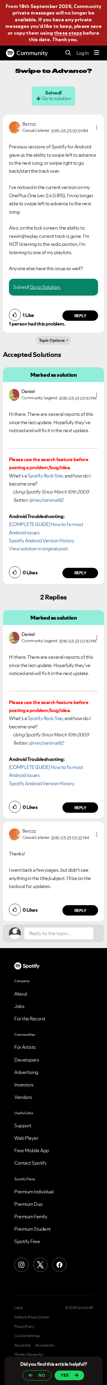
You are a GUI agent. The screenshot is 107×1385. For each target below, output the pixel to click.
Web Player (26, 1138)
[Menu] (96, 53)
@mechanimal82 (46, 500)
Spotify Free (27, 1241)
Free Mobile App (31, 1150)
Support (23, 1125)
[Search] (68, 53)
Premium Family (30, 1216)
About (20, 993)
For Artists (25, 1047)
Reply (80, 316)
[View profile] (14, 127)
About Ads (22, 1345)
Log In (82, 53)
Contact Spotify (30, 1163)
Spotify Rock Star (45, 475)
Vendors (23, 1097)
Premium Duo (28, 1204)
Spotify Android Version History (42, 540)
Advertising (26, 1072)
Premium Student (32, 1229)
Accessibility (44, 1345)
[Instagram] (21, 1265)
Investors (24, 1084)
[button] (96, 127)
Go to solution (56, 98)
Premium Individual (34, 1191)
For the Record (29, 1018)
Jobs (19, 1006)
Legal (18, 1307)
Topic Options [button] (52, 340)
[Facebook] (59, 1265)
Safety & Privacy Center (31, 1317)
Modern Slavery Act (28, 1354)
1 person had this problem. (37, 323)
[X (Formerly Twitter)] (40, 1265)
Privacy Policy (24, 1326)
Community (32, 53)
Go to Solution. (45, 287)
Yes (65, 1375)
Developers (26, 1060)
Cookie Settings (27, 1335)
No (41, 1375)
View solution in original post (38, 548)
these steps (68, 33)
